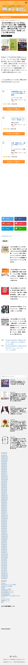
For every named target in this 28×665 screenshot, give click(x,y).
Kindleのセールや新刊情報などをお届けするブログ (14, 659)
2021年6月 (4, 486)
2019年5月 (4, 526)
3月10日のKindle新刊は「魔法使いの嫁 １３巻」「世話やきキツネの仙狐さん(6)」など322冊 (15, 342)
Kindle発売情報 (5, 594)
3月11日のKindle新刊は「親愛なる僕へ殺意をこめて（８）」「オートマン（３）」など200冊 (16, 347)
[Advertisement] (14, 182)
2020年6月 (4, 505)
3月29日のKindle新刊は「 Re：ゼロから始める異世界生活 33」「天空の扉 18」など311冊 (18, 383)
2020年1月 (4, 513)
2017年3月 (4, 568)
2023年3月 (4, 455)
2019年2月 (4, 531)
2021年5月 (4, 487)
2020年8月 (4, 502)
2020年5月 (4, 507)
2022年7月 (4, 464)
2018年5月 (4, 546)
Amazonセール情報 (6, 586)
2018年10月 (4, 538)
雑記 (2, 602)
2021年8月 (4, 482)
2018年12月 (4, 534)
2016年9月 (4, 578)
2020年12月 (4, 495)
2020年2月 (4, 512)
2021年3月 (4, 490)
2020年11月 (4, 497)
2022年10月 (4, 460)
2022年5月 (4, 468)
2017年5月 (4, 565)
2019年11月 (4, 516)
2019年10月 (4, 518)
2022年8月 (4, 463)
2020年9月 (4, 500)
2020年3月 (4, 510)
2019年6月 (4, 525)
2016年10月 (4, 576)
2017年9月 (4, 559)
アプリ (3, 597)
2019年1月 (4, 533)
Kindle (3, 587)
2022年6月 (4, 466)
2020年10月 (4, 499)
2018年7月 (4, 542)
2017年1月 (4, 572)
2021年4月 (4, 489)
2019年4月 (4, 528)
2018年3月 (4, 549)
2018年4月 (4, 547)
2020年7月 (4, 503)
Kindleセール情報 (6, 589)
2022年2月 (4, 473)
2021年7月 (4, 484)
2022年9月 (4, 461)
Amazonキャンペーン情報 (8, 584)
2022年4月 (4, 469)
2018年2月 (4, 551)
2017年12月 (4, 554)
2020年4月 (4, 508)
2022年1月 (4, 474)
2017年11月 (4, 555)
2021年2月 (4, 492)
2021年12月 (4, 476)
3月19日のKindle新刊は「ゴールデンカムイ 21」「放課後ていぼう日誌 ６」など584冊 (18, 309)
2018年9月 (4, 539)
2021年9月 (4, 481)
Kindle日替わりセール (7, 236)
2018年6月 (4, 544)
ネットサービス (5, 599)
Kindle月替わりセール (7, 592)
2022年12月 (4, 456)
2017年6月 (4, 564)
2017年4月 (4, 567)
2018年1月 (4, 552)
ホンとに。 (14, 656)
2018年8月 (4, 541)
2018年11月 (4, 536)
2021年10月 (4, 479)
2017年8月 (4, 560)
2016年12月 (4, 573)
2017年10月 (4, 557)
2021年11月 (4, 477)
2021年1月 (4, 494)
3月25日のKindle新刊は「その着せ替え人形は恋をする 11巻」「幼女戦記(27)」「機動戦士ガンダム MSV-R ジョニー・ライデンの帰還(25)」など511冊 (18, 411)
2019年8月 (4, 521)
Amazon (3, 583)
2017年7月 (4, 562)
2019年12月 (4, 515)
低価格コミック (5, 600)
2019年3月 (4, 529)
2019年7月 (4, 523)
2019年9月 (4, 520)
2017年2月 (4, 570)
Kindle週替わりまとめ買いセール (10, 595)
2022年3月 (4, 471)
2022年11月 (4, 458)
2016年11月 (4, 575)
